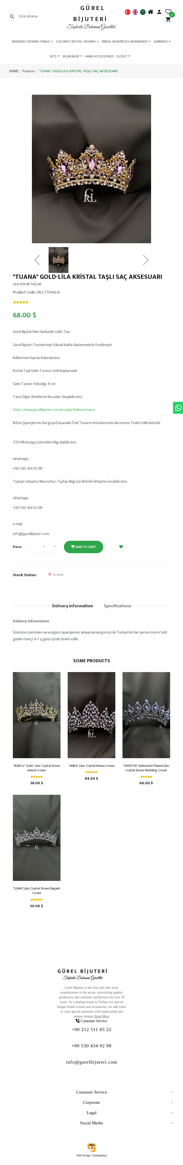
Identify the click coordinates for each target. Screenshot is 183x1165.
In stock (58, 574)
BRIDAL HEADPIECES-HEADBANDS (125, 41)
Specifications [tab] (117, 606)
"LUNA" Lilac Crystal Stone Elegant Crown (36, 891)
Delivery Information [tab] (72, 606)
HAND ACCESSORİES (99, 56)
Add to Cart (85, 547)
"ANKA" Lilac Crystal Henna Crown (91, 765)
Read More (102, 1016)
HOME (14, 71)
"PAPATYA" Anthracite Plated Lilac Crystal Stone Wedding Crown (146, 768)
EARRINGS (161, 41)
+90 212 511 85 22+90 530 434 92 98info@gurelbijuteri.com (91, 1046)
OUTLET (121, 56)
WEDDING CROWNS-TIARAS (31, 41)
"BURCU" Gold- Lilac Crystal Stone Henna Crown (36, 768)
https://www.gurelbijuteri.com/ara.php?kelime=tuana (54, 410)
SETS (53, 56)
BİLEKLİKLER (71, 56)
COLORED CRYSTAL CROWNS (76, 41)
